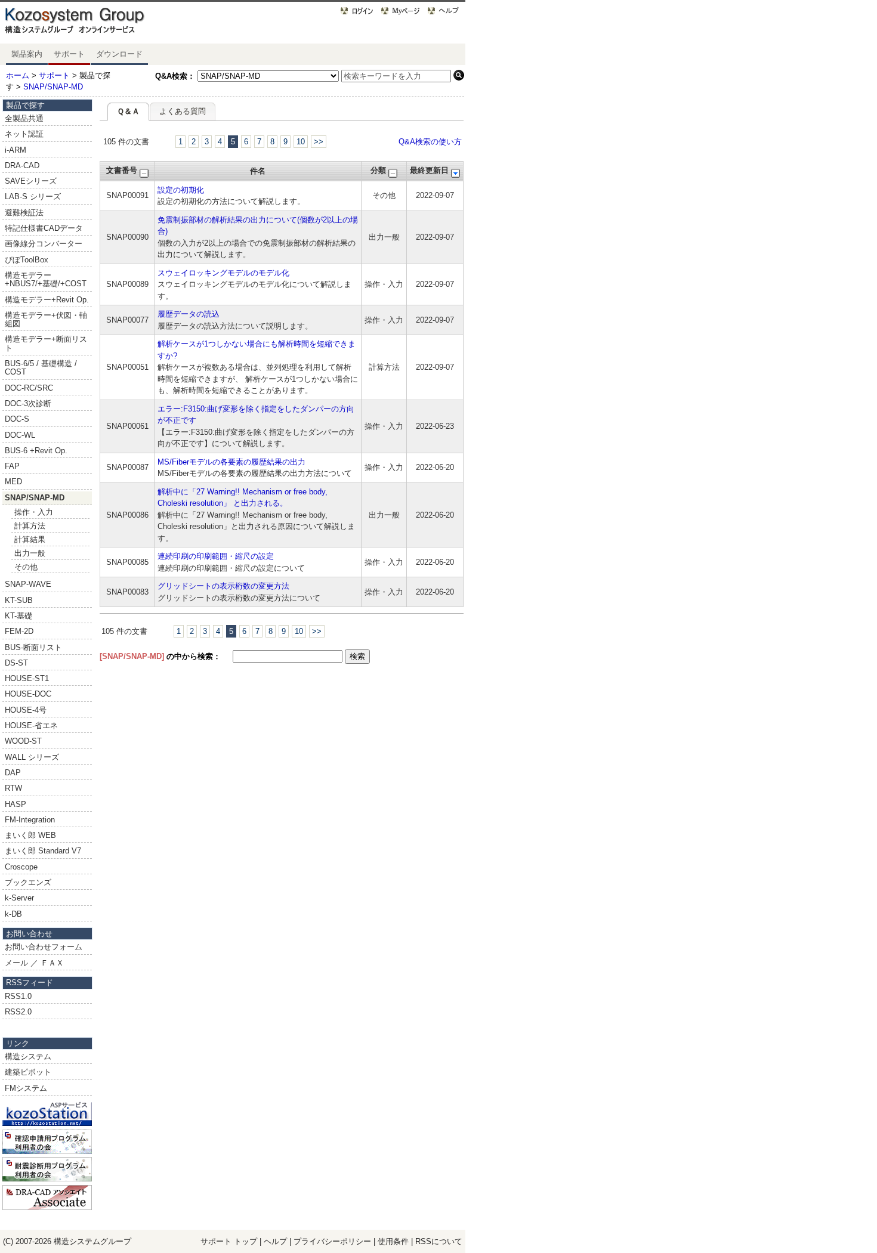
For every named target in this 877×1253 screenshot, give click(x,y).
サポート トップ (228, 1241)
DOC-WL (20, 435)
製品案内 (26, 53)
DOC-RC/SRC (29, 387)
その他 (26, 566)
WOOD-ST (23, 741)
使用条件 (393, 1241)
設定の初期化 (181, 189)
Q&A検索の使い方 (430, 141)
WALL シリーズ (32, 757)
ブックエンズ (28, 882)
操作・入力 (33, 512)
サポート (69, 53)
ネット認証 (24, 133)
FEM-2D (19, 631)
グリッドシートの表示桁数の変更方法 (223, 585)
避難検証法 (24, 212)
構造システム (28, 1056)
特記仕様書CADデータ (44, 228)
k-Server (19, 897)
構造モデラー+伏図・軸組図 (46, 319)
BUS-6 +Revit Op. (36, 450)
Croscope (21, 866)
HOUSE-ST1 (27, 678)
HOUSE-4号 (26, 710)
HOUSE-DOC (28, 693)
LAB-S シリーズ (33, 196)
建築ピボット (28, 1072)
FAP (12, 466)
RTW (13, 788)
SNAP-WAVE (28, 584)
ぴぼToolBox (26, 259)
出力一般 (29, 553)
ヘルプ (275, 1241)
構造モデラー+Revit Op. (47, 299)
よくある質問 (182, 111)
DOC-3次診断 (28, 403)
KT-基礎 (18, 615)
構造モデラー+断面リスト (46, 343)
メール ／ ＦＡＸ (34, 962)
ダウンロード (119, 53)
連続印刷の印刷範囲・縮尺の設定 (216, 556)
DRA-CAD (22, 165)
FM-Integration (30, 819)
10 (301, 141)
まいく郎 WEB (30, 835)
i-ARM (15, 150)
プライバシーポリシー (333, 1241)
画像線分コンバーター (43, 243)
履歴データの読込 (189, 314)
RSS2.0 (18, 1011)
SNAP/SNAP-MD (53, 86)
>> (318, 141)
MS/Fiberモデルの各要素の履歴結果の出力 (231, 461)
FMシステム (26, 1088)
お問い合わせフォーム (43, 946)
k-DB (13, 913)
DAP (13, 772)
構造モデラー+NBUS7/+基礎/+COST (46, 279)
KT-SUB (19, 600)
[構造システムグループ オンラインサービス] (89, 23)
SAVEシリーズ (31, 181)
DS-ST (16, 662)
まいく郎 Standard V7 (43, 850)
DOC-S (17, 418)
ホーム (17, 75)
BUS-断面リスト (33, 647)
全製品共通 (24, 118)
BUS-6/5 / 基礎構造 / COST (41, 367)
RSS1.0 (18, 996)
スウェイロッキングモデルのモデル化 (223, 272)
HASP (15, 804)
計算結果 (29, 539)
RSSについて (438, 1241)
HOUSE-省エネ (31, 725)
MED (13, 481)
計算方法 (29, 525)
